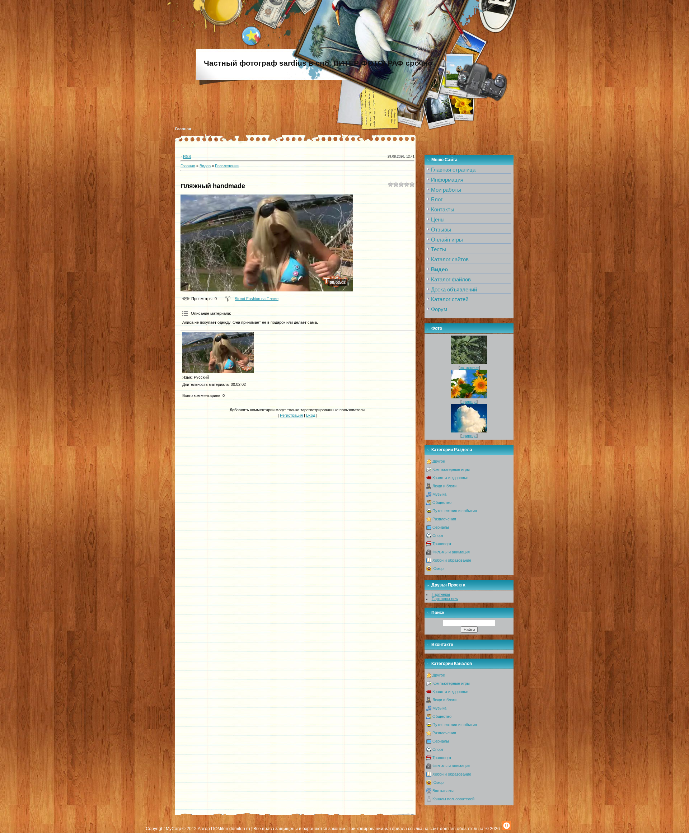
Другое (438, 461)
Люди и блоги (444, 486)
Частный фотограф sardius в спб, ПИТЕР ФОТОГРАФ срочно (318, 63)
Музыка (439, 494)
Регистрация (291, 415)
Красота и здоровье (450, 478)
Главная (183, 129)
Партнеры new (445, 598)
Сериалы (440, 527)
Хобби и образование (451, 560)
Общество (441, 502)
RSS (187, 156)
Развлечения (227, 166)
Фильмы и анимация (451, 552)
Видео (205, 166)
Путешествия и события (454, 511)
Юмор (438, 568)
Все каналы (443, 790)
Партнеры (441, 594)
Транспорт (441, 544)
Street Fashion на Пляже (256, 298)
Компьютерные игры (451, 469)
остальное (469, 367)
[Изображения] (218, 352)
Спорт (438, 535)
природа (469, 401)
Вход (310, 415)
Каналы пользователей (453, 799)
